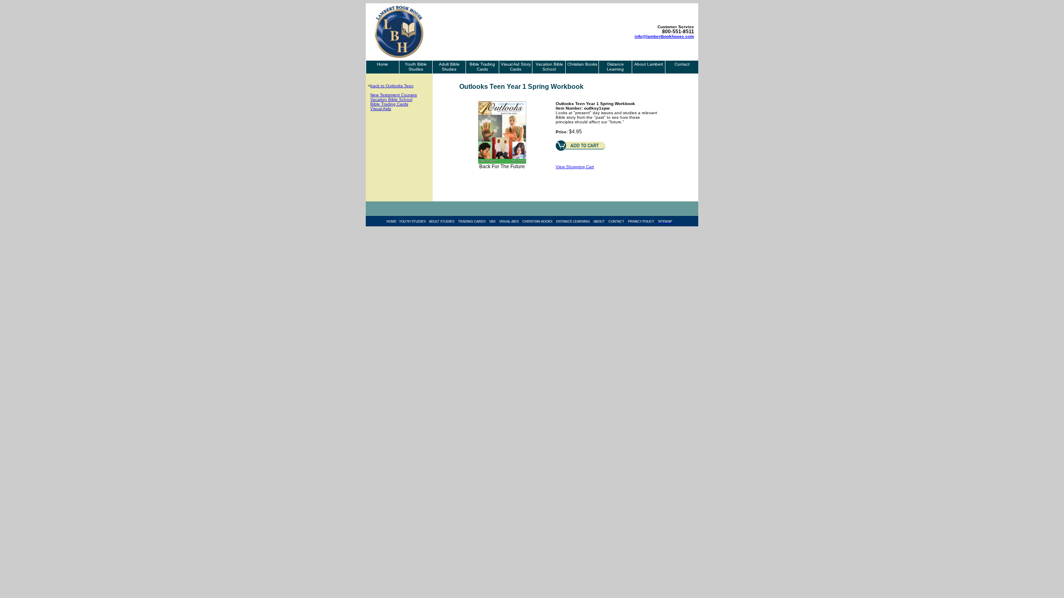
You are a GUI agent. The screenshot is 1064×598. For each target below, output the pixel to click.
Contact (682, 64)
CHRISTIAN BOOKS (537, 221)
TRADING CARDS (471, 221)
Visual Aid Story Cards (516, 66)
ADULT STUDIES (441, 221)
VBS (492, 221)
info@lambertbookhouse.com (664, 36)
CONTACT (616, 221)
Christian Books (582, 64)
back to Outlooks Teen (392, 85)
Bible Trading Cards (482, 66)
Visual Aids (380, 108)
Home (382, 64)
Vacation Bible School (548, 66)
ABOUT (599, 221)
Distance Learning (615, 66)
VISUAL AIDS (509, 221)
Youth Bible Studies (416, 66)
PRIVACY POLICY (641, 221)
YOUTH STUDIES (414, 221)
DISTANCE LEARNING (573, 221)
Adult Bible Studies (449, 66)
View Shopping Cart (575, 166)
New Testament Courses (393, 95)
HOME (393, 221)
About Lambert (648, 64)
